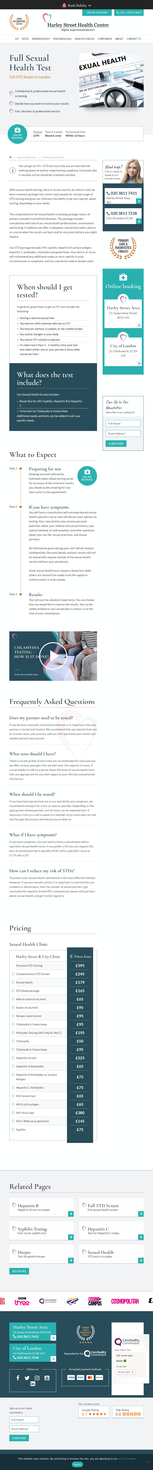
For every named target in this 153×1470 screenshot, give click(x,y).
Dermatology (41, 38)
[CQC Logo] (127, 1345)
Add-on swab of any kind (31, 999)
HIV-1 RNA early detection (32, 1121)
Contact (132, 38)
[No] (148, 1462)
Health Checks (84, 38)
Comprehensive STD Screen (33, 974)
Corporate (105, 38)
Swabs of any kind (27, 1007)
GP (16, 38)
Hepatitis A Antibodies (30, 1066)
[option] (18, 1301)
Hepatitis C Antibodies (30, 1087)
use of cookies (126, 1458)
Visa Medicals (62, 38)
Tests (25, 38)
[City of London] (32, 1353)
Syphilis (21, 1129)
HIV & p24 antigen (27, 1104)
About (119, 38)
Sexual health (24, 982)
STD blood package (27, 990)
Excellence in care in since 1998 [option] (77, 29)
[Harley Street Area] (32, 1331)
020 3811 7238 (28, 1358)
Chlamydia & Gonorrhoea (31, 1024)
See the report (124, 1372)
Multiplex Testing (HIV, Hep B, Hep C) (39, 1032)
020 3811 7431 (28, 1336)
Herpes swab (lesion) (29, 1016)
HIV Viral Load (25, 1112)
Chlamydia (22, 1041)
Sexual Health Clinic (26, 157)
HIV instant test (26, 1096)
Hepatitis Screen (26, 1058)
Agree (77, 1464)
